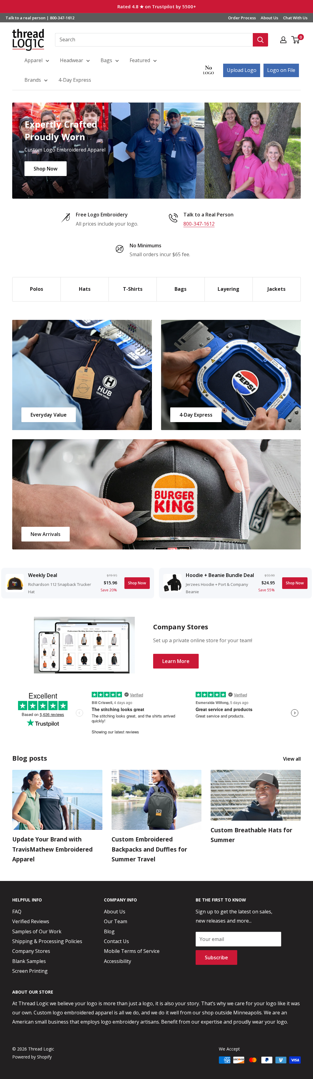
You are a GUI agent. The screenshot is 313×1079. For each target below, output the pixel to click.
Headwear (71, 60)
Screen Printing (30, 971)
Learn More (176, 661)
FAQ (16, 911)
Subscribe (216, 957)
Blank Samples (29, 961)
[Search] (260, 40)
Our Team (115, 921)
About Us (269, 18)
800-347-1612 (199, 223)
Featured (140, 60)
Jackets (276, 289)
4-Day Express (74, 80)
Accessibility (117, 961)
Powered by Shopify (32, 1057)
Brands (32, 80)
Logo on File (281, 70)
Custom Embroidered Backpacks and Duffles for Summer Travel (149, 849)
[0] (296, 39)
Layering (228, 289)
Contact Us (116, 941)
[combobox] (154, 40)
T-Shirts (132, 289)
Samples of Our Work (36, 931)
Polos (36, 289)
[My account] (283, 39)
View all (292, 758)
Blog (109, 931)
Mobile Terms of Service (132, 951)
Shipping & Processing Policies (47, 941)
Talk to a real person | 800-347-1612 (40, 18)
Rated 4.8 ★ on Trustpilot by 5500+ (156, 6)
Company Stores (31, 951)
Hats (84, 289)
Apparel (33, 60)
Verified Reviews (30, 921)
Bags (106, 60)
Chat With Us (295, 18)
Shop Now (45, 168)
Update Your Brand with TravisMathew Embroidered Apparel (52, 849)
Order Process (242, 18)
